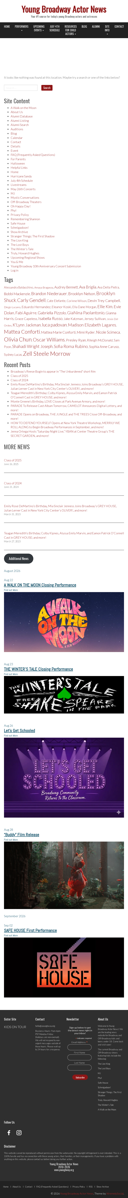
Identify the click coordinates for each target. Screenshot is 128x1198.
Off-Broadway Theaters (26, 202)
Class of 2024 (19, 380)
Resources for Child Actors (71, 30)
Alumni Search (20, 125)
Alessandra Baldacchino (18, 287)
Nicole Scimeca (108, 332)
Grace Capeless (26, 319)
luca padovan (54, 324)
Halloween (18, 163)
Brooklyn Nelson (81, 293)
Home (7, 26)
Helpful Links (19, 167)
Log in (14, 270)
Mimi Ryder (86, 332)
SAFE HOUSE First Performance (30, 930)
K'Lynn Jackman (27, 324)
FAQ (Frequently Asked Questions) (33, 155)
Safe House (18, 223)
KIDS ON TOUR (15, 1027)
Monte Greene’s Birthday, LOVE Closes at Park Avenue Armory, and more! (58, 401)
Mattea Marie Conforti (58, 332)
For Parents (18, 159)
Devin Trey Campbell (104, 300)
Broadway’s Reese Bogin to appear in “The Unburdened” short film (53, 371)
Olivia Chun (18, 339)
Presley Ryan (76, 340)
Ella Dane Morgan (84, 307)
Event (14, 150)
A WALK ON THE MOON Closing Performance (40, 585)
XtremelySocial (115, 1193)
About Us (17, 112)
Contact (119, 26)
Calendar (17, 138)
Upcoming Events (38, 28)
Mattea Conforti (22, 331)
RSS (90, 1186)
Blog (84, 26)
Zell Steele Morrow (46, 353)
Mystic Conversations (25, 197)
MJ (13, 193)
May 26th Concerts (23, 189)
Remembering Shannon (25, 219)
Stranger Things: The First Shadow (32, 236)
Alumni (96, 26)
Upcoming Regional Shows (28, 257)
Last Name (79, 1062)
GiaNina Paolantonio (85, 312)
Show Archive (19, 232)
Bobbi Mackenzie (17, 293)
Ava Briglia (87, 287)
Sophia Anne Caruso (104, 347)
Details (15, 146)
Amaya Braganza (43, 287)
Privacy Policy (20, 215)
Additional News (18, 558)
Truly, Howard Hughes (25, 253)
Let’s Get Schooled (19, 730)
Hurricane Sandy (21, 176)
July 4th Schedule (55, 28)
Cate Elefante (56, 301)
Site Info (107, 28)
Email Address (80, 1042)
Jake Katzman (73, 319)
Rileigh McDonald (100, 340)
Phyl (13, 210)
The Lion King (19, 240)
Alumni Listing (20, 120)
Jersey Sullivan (95, 319)
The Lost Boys (20, 244)
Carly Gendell (31, 300)
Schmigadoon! (20, 227)
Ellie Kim (104, 306)
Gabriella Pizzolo (52, 312)
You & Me (17, 262)
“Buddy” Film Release (21, 834)
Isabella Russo (50, 318)
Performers (21, 26)
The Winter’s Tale (22, 249)
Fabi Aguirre (25, 312)
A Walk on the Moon (23, 108)
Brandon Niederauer (49, 293)
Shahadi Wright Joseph (32, 346)
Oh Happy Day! (20, 206)
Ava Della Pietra (108, 287)
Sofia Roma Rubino (71, 346)
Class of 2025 (19, 376)
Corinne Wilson (76, 301)
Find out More (11, 590)
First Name (79, 1052)
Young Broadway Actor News (64, 8)
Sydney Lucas (13, 354)
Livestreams (18, 185)
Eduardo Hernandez (36, 307)
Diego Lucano (12, 307)
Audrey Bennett (66, 287)
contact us (38, 1159)
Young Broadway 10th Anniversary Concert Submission (46, 266)
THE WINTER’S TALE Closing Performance (38, 669)
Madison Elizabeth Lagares (92, 324)
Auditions (17, 129)
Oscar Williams (49, 339)
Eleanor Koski (61, 307)
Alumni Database (22, 116)
